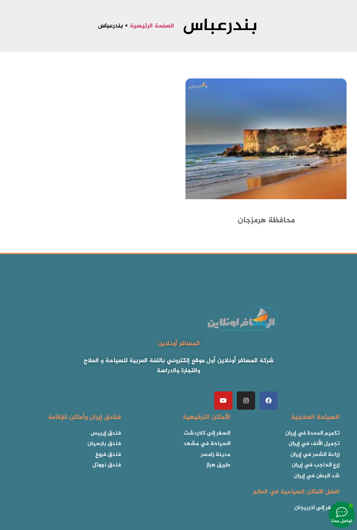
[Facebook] (268, 400)
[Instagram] (246, 400)
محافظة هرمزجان (266, 220)
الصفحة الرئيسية (152, 26)
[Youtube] (223, 400)
